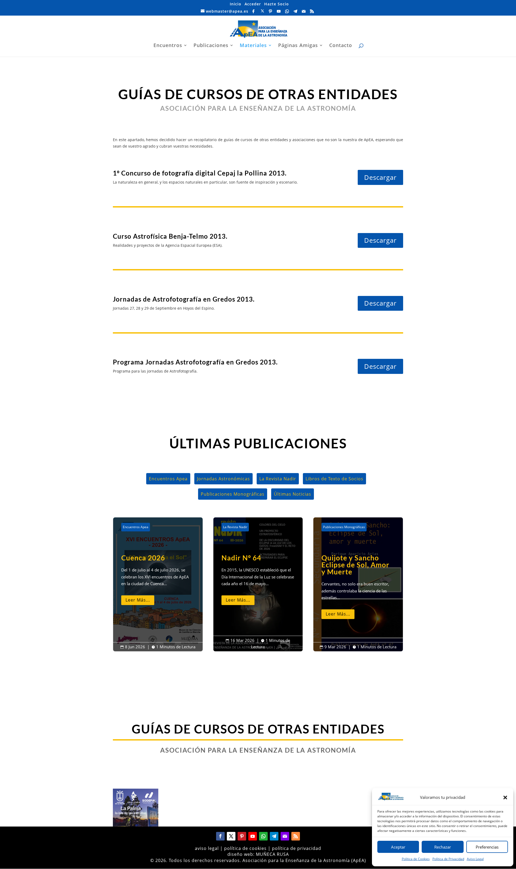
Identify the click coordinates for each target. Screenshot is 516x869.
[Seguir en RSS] (295, 836)
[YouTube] (279, 11)
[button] (505, 797)
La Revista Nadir (277, 479)
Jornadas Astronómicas (223, 479)
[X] (262, 11)
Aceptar (398, 847)
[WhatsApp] (287, 11)
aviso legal (207, 848)
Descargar (380, 177)
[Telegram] (295, 11)
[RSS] (312, 11)
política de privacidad (296, 848)
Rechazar (442, 847)
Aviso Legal (475, 859)
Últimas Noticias (292, 494)
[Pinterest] (270, 11)
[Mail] (304, 11)
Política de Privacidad (448, 859)
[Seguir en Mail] (285, 836)
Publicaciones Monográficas (232, 494)
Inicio (235, 3)
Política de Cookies (416, 859)
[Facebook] (254, 11)
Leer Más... (138, 600)
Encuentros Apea (168, 479)
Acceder (253, 3)
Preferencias (487, 847)
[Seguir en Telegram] (274, 836)
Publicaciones (211, 45)
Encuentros (167, 45)
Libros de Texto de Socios (334, 479)
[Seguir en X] (231, 836)
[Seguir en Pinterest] (242, 836)
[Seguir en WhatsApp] (263, 836)
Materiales (253, 45)
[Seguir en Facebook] (220, 836)
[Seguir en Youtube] (252, 836)
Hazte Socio (276, 3)
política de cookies (245, 848)
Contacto (340, 45)
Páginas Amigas (298, 45)
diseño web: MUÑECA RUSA (258, 854)
